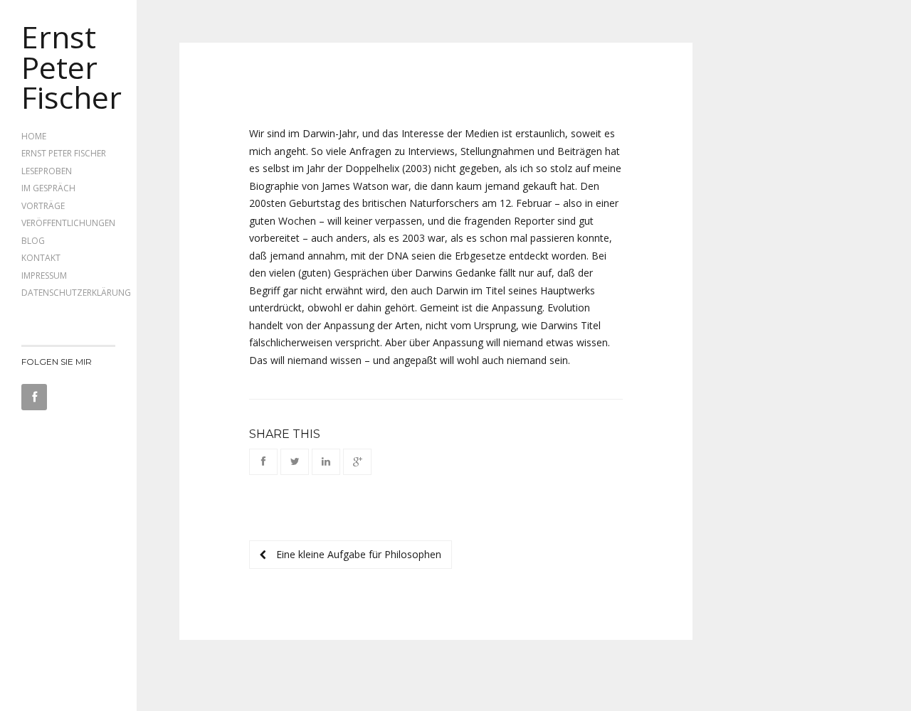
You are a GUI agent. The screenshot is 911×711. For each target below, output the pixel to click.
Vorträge (43, 206)
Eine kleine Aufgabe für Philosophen (357, 554)
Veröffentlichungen (68, 223)
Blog (33, 241)
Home (33, 136)
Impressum (44, 275)
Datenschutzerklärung (76, 293)
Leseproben (46, 171)
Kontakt (40, 258)
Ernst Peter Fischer (71, 66)
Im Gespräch (48, 188)
